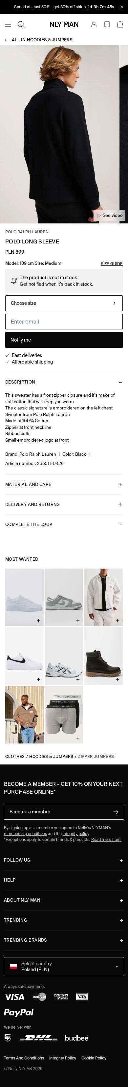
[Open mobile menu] (8, 24)
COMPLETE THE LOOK (29, 524)
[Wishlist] (107, 24)
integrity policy (76, 833)
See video (113, 215)
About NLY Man (22, 900)
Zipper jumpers (96, 756)
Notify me (21, 340)
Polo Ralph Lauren (27, 231)
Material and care (28, 484)
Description (20, 382)
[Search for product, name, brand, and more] (21, 24)
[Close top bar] (122, 7)
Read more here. (106, 839)
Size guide (112, 263)
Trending (15, 920)
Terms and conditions (24, 1058)
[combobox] (64, 303)
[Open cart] (120, 24)
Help (10, 880)
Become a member (30, 812)
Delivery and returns (32, 504)
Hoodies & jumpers (42, 40)
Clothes (15, 756)
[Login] (94, 24)
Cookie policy (93, 1058)
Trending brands (25, 940)
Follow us (17, 860)
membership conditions (25, 833)
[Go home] (64, 24)
